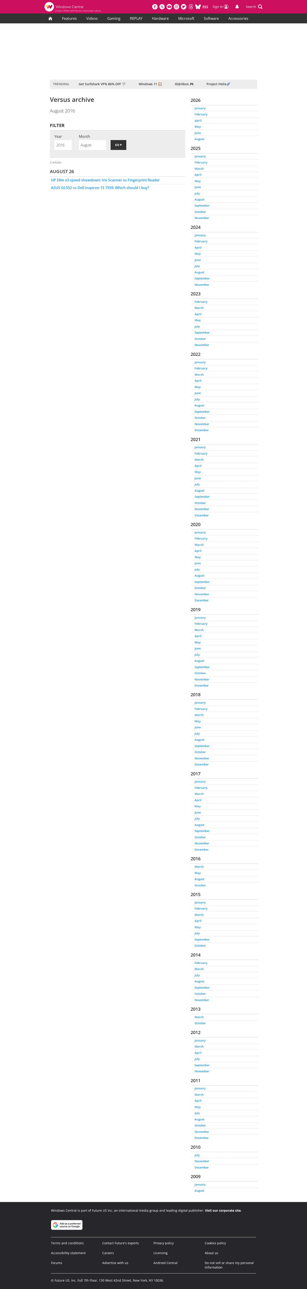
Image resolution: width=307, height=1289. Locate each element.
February (201, 114)
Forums (56, 1263)
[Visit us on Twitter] (162, 6)
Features (69, 18)
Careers (108, 1253)
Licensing (161, 1253)
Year (58, 136)
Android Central (166, 1263)
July (197, 193)
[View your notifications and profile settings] (237, 6)
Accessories (238, 18)
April (198, 120)
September (202, 205)
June (198, 133)
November (202, 218)
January (200, 108)
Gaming (113, 18)
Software (211, 18)
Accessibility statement (68, 1253)
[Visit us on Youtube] (169, 6)
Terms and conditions (67, 1243)
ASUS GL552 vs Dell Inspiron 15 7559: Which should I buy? (100, 187)
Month (84, 136)
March (199, 169)
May (198, 127)
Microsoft (186, 18)
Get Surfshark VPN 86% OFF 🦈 (102, 84)
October (200, 212)
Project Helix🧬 (218, 84)
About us (211, 1253)
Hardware (160, 18)
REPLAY (136, 18)
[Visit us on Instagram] (176, 6)
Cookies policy (215, 1243)
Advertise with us (115, 1263)
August (199, 139)
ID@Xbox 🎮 (184, 84)
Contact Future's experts (120, 1243)
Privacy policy (164, 1243)
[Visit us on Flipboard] (183, 6)
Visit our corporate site (223, 1210)
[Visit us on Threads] (191, 6)
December (202, 430)
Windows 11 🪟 (150, 84)
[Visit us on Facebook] (155, 6)
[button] (254, 6)
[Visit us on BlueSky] (198, 6)
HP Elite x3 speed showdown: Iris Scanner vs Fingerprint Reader (105, 180)
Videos (92, 18)
